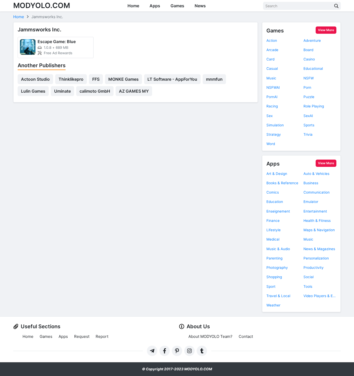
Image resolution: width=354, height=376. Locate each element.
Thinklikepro (71, 79)
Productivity (313, 267)
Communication (316, 192)
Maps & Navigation (319, 230)
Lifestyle (273, 230)
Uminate (62, 91)
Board (308, 50)
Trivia (308, 134)
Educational (313, 68)
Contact (246, 336)
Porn (307, 87)
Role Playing (313, 106)
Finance (273, 220)
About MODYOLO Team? (210, 336)
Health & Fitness (317, 220)
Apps (155, 5)
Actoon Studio (35, 79)
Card (270, 59)
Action (271, 40)
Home (133, 5)
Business (310, 183)
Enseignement (278, 211)
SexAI (308, 116)
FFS (96, 79)
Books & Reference (282, 183)
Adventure (312, 40)
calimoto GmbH (95, 91)
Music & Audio (278, 249)
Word (270, 144)
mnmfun (214, 79)
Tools (307, 286)
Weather (273, 305)
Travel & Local (278, 296)
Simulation (275, 125)
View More (326, 30)
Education (274, 202)
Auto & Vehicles (316, 174)
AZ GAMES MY (134, 91)
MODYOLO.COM (41, 5)
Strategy (273, 134)
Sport (270, 286)
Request (81, 336)
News (200, 5)
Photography (277, 267)
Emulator (310, 202)
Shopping (274, 277)
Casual (272, 68)
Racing (272, 106)
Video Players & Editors (319, 296)
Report (102, 336)
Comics (272, 192)
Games (177, 5)
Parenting (274, 258)
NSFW (308, 78)
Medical (272, 239)
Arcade (272, 50)
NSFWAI (273, 87)
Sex (269, 116)
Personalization (316, 258)
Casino (309, 59)
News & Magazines (319, 249)
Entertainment (315, 211)
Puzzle (308, 97)
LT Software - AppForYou (172, 79)
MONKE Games (123, 79)
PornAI (272, 97)
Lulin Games (33, 91)
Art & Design (276, 174)
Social (308, 277)
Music (271, 78)
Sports (308, 125)
